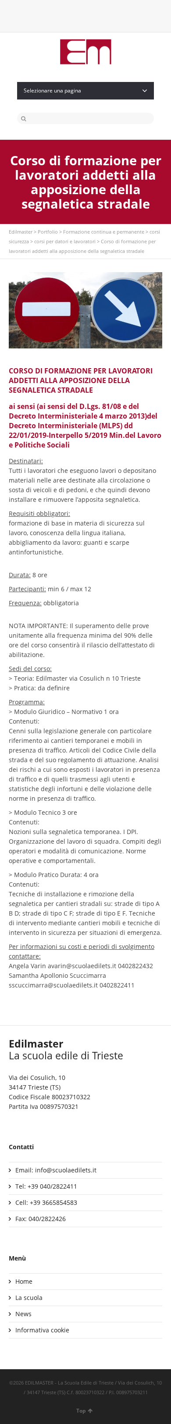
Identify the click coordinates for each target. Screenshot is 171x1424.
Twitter (64, 15)
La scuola (29, 1297)
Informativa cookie (42, 1330)
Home (23, 1281)
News (23, 1314)
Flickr (106, 15)
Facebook (78, 15)
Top (81, 1410)
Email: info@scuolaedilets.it (55, 1170)
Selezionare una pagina (52, 90)
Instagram (92, 15)
